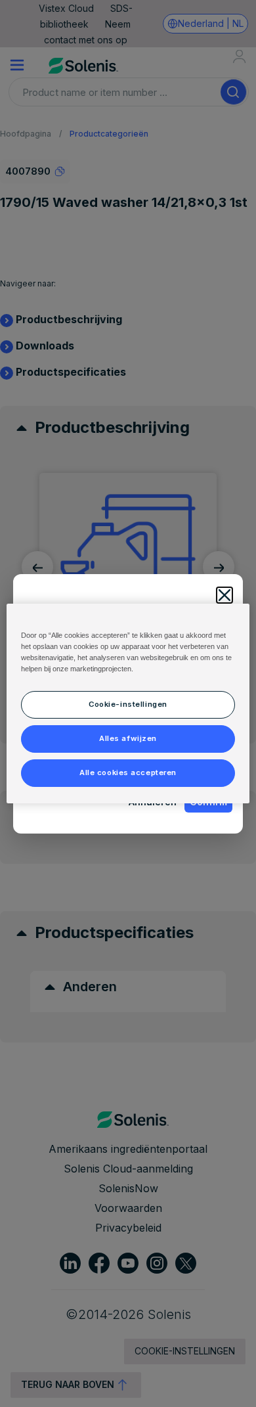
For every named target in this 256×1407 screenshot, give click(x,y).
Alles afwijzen (128, 738)
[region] (128, 703)
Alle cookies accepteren (128, 772)
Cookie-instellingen (128, 704)
